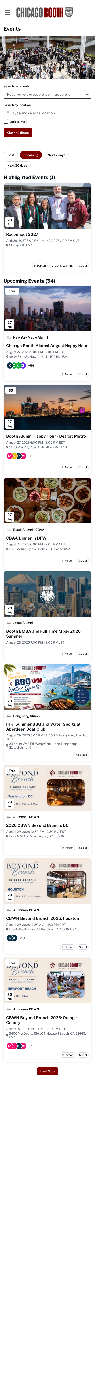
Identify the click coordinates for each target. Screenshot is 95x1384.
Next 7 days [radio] (56, 155)
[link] (22, 234)
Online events (19, 121)
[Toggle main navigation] (7, 12)
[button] (87, 94)
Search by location (17, 105)
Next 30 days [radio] (17, 165)
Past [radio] (10, 155)
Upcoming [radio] (30, 155)
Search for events (17, 86)
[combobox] (7, 94)
